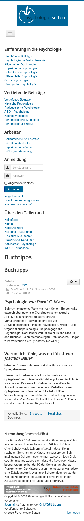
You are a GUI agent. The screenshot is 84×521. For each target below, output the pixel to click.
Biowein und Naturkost (19, 240)
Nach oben (73, 512)
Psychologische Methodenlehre (24, 60)
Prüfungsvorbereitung (18, 151)
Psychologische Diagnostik (22, 120)
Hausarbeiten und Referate (21, 139)
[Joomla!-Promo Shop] (42, 489)
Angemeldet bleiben (21, 183)
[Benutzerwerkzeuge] (73, 282)
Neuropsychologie (16, 116)
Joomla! (9, 504)
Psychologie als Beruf (18, 124)
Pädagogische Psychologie (22, 108)
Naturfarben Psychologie (20, 244)
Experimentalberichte (18, 147)
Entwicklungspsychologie (20, 72)
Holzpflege (11, 220)
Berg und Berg (13, 228)
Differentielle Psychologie (20, 76)
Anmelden (13, 189)
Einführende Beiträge (18, 56)
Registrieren (12, 196)
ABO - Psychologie (16, 112)
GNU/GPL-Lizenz (50, 504)
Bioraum (9, 224)
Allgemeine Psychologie (20, 64)
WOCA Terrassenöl (16, 248)
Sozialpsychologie (16, 80)
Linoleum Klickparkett (18, 236)
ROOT (25, 285)
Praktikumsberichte (17, 143)
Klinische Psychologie (18, 104)
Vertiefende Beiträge (17, 99)
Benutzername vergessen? (21, 200)
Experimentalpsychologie (20, 68)
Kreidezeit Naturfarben (18, 232)
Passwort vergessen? (18, 204)
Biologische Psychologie (20, 84)
